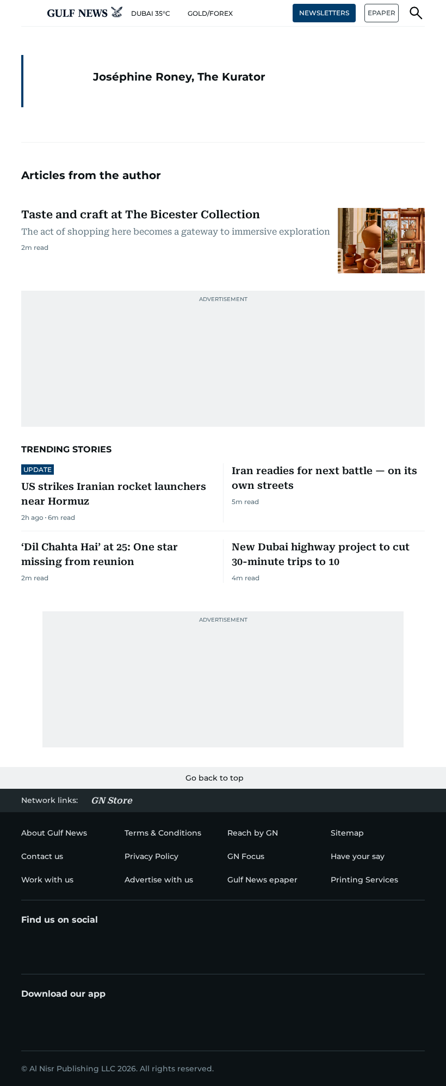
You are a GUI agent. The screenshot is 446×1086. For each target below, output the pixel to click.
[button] (30, 13)
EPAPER (381, 13)
